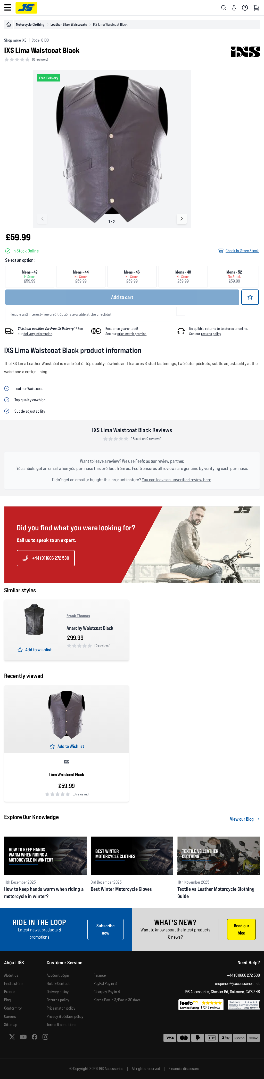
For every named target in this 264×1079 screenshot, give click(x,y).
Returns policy (58, 1000)
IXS (66, 761)
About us (11, 975)
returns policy (211, 334)
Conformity (13, 1008)
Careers (10, 1016)
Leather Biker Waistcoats (69, 24)
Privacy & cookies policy (65, 1016)
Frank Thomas (78, 615)
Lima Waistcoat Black (66, 774)
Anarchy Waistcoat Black (90, 628)
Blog (7, 1000)
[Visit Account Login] (234, 8)
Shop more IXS (15, 40)
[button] (182, 219)
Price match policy (61, 1008)
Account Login (58, 975)
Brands (9, 991)
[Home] (8, 24)
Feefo (140, 461)
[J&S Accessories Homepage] (26, 8)
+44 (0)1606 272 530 (50, 558)
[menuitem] (25, 975)
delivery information (37, 334)
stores (229, 329)
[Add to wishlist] (250, 297)
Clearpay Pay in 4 (107, 991)
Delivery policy (58, 991)
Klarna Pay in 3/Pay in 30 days (117, 1000)
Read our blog (241, 929)
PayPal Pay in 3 (105, 983)
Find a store (13, 983)
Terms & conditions (61, 1024)
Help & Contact (58, 983)
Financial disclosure (184, 1069)
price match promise (131, 334)
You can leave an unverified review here (176, 479)
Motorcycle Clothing (30, 24)
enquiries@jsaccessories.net (237, 983)
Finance (100, 975)
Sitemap (10, 1024)
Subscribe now (105, 929)
